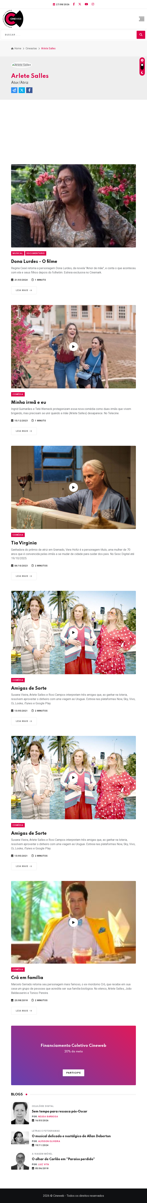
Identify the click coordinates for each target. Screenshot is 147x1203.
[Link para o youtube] (86, 4)
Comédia (18, 394)
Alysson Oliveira (49, 1141)
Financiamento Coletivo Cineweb (73, 1048)
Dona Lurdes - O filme (34, 261)
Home (17, 48)
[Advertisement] (73, 126)
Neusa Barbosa (48, 1116)
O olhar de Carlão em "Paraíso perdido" (63, 1159)
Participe (73, 1072)
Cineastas (31, 48)
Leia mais (22, 290)
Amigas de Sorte (29, 688)
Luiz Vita (43, 1164)
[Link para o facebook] (74, 4)
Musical (18, 253)
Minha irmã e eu (28, 402)
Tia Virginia (24, 543)
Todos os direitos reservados (85, 1195)
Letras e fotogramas (46, 1131)
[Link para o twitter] (79, 4)
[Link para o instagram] (93, 4)
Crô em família (27, 978)
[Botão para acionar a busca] (141, 35)
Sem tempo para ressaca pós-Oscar (59, 1111)
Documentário (36, 253)
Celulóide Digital (43, 1106)
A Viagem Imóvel (42, 1154)
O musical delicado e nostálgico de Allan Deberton (71, 1136)
